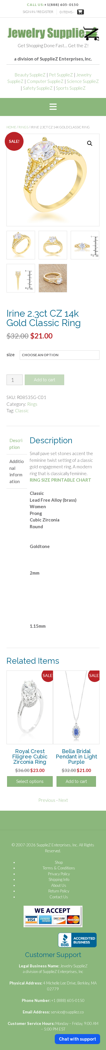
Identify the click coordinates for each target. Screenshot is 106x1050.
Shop (59, 862)
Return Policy (58, 891)
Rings (23, 127)
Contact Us (58, 896)
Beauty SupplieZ (30, 74)
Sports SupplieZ (71, 88)
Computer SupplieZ (45, 81)
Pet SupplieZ (61, 74)
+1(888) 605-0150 (61, 4)
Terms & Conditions (59, 868)
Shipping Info (59, 879)
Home (11, 127)
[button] (53, 107)
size (10, 354)
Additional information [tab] (16, 471)
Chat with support (77, 1039)
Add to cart (44, 379)
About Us (58, 885)
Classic (22, 410)
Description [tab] (15, 444)
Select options (30, 781)
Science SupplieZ (83, 81)
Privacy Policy (59, 873)
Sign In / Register (38, 11)
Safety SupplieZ (38, 88)
